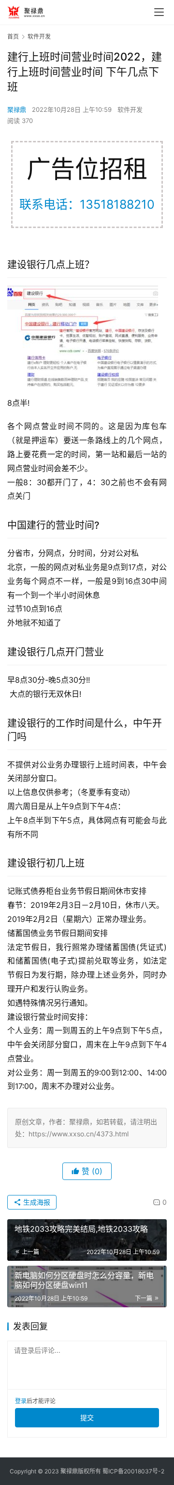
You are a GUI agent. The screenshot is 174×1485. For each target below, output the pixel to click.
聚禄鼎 (16, 109)
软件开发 (130, 109)
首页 (13, 36)
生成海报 (35, 1202)
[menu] (159, 12)
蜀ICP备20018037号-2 (133, 1471)
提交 (87, 1417)
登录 (21, 1401)
